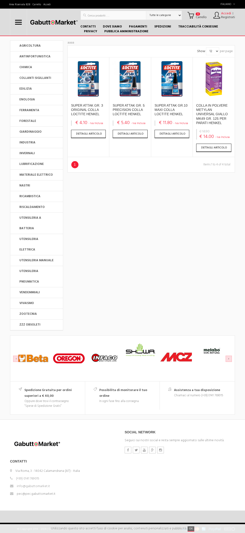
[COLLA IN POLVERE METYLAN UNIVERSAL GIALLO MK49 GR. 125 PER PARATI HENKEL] (214, 96)
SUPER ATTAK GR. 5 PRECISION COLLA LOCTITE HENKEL (129, 109)
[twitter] (136, 450)
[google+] (152, 450)
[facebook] (128, 450)
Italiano (225, 4)
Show (201, 51)
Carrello (37, 4)
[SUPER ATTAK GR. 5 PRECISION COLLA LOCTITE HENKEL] (130, 96)
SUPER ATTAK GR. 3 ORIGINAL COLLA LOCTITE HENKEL (87, 109)
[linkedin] (160, 450)
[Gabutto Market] (53, 22)
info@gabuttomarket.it (33, 486)
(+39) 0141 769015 (27, 478)
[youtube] (144, 450)
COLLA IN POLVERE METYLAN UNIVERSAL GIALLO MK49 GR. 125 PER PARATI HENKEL (212, 114)
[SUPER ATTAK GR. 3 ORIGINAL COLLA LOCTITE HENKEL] (88, 96)
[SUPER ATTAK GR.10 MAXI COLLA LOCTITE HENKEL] (172, 96)
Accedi (47, 4)
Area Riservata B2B (19, 4)
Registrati (228, 17)
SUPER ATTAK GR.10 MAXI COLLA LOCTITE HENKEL (171, 109)
